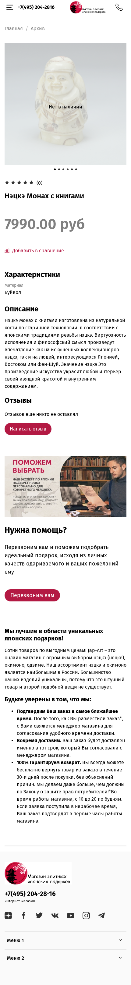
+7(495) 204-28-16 (30, 894)
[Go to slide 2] (59, 169)
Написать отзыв (28, 429)
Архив (38, 28)
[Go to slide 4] (68, 169)
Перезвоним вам (32, 595)
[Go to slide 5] (72, 169)
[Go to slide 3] (63, 169)
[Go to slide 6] (76, 169)
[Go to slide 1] (55, 169)
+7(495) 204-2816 (36, 7)
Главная (14, 28)
